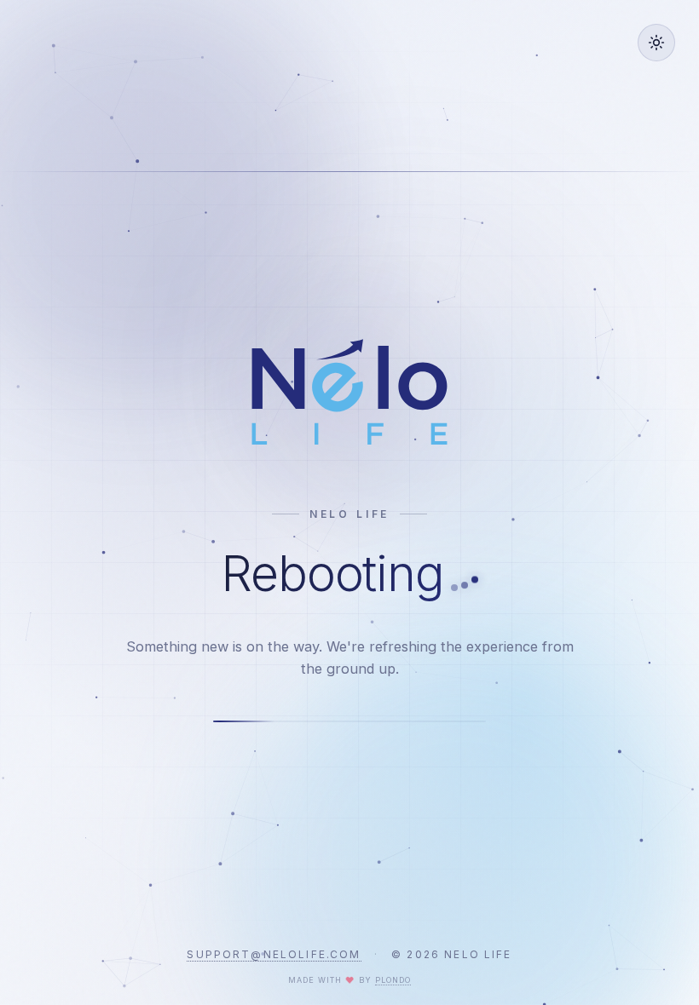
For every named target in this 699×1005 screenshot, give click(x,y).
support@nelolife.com (274, 954)
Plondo (393, 980)
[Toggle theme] (656, 42)
